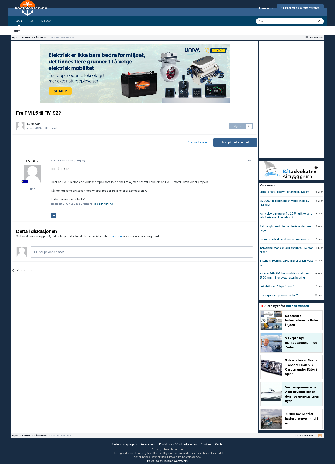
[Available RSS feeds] (320, 435)
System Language (123, 444)
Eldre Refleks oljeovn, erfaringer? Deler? (284, 191)
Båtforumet (50, 128)
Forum (19, 20)
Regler (219, 444)
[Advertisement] (288, 99)
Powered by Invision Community (167, 460)
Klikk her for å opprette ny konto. (300, 7)
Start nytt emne (197, 142)
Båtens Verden (297, 306)
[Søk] (319, 21)
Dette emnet (303, 21)
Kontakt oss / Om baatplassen (178, 444)
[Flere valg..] (250, 160)
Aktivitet (46, 20)
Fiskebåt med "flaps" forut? (277, 286)
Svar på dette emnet (235, 142)
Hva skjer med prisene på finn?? (279, 295)
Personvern (148, 444)
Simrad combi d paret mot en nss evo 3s (285, 239)
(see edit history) (102, 203)
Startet (62, 160)
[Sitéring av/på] (53, 215)
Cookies (206, 444)
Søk (32, 20)
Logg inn (265, 7)
